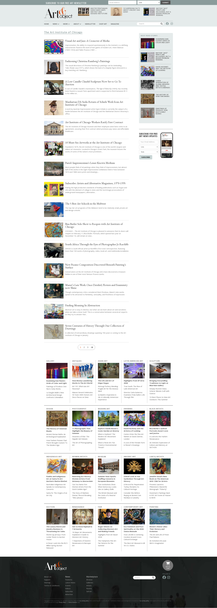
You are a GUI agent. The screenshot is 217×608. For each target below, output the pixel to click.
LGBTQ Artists (157, 456)
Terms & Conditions (52, 585)
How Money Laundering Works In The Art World (82, 382)
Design (49, 409)
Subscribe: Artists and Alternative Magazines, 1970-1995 (95, 183)
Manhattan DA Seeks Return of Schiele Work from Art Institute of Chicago (94, 103)
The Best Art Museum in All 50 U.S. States (134, 544)
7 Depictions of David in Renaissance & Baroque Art (81, 543)
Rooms (89, 588)
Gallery (50, 361)
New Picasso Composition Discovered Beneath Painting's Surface (95, 266)
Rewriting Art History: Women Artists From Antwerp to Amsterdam (82, 478)
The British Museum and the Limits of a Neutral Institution (107, 495)
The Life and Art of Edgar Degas (106, 382)
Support (47, 579)
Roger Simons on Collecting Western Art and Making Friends (108, 528)
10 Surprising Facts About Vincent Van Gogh (131, 10)
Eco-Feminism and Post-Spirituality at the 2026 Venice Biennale (134, 528)
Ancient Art (130, 456)
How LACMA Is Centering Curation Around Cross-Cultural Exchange (133, 537)
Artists (89, 585)
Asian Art (103, 361)
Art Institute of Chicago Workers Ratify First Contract (94, 122)
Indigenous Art (54, 456)
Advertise (69, 594)
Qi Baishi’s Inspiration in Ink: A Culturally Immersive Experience (108, 397)
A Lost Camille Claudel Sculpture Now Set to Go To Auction (93, 83)
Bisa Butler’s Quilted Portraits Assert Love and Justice (159, 430)
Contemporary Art (133, 507)
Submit (165, 2)
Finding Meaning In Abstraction (82, 305)
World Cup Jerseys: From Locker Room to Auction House (56, 537)
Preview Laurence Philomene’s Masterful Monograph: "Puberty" (158, 486)
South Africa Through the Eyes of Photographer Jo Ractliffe (97, 244)
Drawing (128, 409)
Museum (102, 456)
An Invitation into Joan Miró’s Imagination (158, 542)
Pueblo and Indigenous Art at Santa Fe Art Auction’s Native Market (56, 478)
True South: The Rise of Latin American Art (133, 387)
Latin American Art (133, 361)
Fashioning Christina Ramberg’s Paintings (87, 61)
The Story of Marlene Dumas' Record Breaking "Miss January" (81, 495)
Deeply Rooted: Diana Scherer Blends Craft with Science (159, 391)
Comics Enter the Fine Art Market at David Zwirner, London (134, 436)
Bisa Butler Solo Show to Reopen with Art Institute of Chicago (94, 225)
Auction (50, 507)
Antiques (76, 361)
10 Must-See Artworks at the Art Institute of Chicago (93, 142)
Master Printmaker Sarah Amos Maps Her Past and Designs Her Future (98, 11)
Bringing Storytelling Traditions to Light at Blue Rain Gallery (159, 383)
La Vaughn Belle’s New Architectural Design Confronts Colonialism (55, 394)
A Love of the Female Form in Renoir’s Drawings (134, 443)
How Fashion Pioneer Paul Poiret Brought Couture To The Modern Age (56, 442)
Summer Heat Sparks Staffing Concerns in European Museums (107, 478)
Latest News (70, 582)
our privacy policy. (145, 601)
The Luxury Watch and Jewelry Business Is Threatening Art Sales (55, 528)
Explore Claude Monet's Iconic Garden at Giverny (108, 429)
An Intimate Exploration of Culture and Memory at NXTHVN (160, 444)
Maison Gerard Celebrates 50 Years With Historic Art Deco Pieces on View (82, 394)
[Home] (58, 13)
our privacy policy (84, 601)
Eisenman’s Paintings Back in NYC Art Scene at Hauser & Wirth (160, 495)
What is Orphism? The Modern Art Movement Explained (107, 436)
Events (68, 585)
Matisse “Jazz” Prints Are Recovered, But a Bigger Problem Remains (163, 11)
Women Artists (79, 456)
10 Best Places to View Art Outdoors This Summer (160, 398)
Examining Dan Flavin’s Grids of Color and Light (163, 41)
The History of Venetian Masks (162, 95)
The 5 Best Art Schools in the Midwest (85, 203)
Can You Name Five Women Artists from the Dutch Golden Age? (81, 486)
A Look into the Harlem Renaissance (158, 437)
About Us (47, 577)
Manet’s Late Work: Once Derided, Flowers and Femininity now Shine (96, 286)
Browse (89, 579)
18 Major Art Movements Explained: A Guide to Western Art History (82, 534)
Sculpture (155, 361)
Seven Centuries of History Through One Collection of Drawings (94, 327)
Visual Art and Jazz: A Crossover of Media (87, 41)
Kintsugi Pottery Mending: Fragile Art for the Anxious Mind (108, 388)
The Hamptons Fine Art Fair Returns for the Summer (107, 543)
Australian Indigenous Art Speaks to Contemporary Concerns (56, 486)
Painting (154, 507)
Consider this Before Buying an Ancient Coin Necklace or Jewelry (132, 495)
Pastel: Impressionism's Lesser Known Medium (90, 163)
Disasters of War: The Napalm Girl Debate (80, 437)
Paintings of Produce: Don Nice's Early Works (161, 111)
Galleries (89, 582)
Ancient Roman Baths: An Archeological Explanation (56, 435)
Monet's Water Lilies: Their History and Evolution (158, 528)
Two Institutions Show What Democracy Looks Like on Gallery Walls (107, 486)
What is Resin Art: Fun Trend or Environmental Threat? (107, 444)
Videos (68, 588)
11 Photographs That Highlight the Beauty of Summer (82, 430)
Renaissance (78, 507)
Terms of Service (72, 602)
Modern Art (104, 409)
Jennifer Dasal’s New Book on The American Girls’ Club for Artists (159, 478)
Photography (79, 409)
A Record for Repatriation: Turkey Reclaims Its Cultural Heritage (134, 486)
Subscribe (145, 157)
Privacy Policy (62, 602)
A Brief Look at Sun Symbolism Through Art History (134, 478)
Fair (100, 507)
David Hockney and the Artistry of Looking (163, 68)
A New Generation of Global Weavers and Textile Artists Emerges (163, 84)
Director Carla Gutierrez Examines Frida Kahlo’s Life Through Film (134, 394)
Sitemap (47, 582)
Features (68, 579)
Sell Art (89, 591)
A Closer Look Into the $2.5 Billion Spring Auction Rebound (56, 545)
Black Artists (156, 409)
